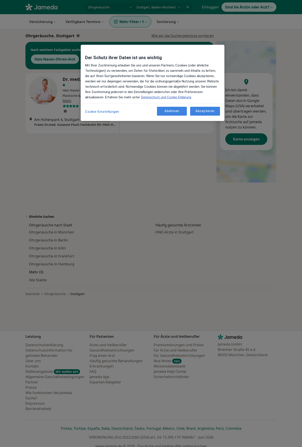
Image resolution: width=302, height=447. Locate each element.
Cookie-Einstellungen (102, 112)
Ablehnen (171, 111)
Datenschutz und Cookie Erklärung (166, 97)
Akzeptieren (205, 111)
